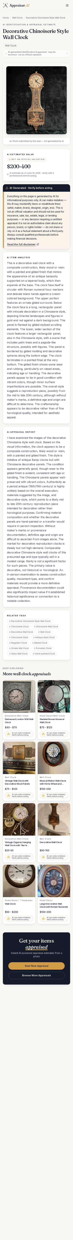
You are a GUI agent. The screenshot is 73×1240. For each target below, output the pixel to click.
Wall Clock (17, 17)
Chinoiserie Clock (20, 626)
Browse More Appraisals (36, 975)
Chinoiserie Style (19, 637)
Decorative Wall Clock (22, 632)
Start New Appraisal (36, 965)
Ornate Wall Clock (20, 648)
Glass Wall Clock (19, 653)
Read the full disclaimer (21, 244)
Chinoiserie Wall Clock (47, 626)
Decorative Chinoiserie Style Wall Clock (31, 621)
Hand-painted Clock (45, 653)
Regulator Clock (19, 643)
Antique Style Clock (45, 637)
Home (6, 17)
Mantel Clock (40, 643)
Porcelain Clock (44, 648)
